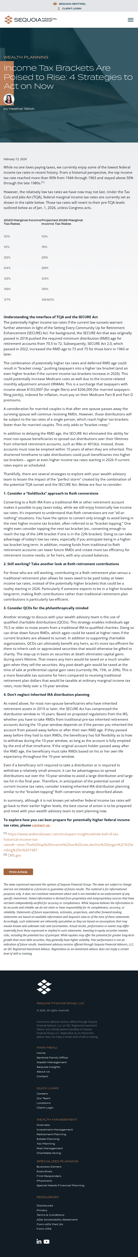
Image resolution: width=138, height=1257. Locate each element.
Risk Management (50, 1148)
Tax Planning (46, 1143)
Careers (42, 1093)
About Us (43, 1071)
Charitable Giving (49, 1153)
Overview (43, 1125)
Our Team (43, 1098)
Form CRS (44, 1228)
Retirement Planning (51, 1134)
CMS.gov (14, 855)
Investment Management (55, 1129)
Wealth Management (52, 1062)
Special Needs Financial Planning (60, 1185)
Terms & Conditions (50, 1215)
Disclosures (45, 1205)
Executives (44, 1171)
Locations (44, 1103)
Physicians (44, 1180)
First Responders (49, 1176)
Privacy (42, 1210)
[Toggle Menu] (131, 19)
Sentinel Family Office (52, 1057)
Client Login (45, 1107)
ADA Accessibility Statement (57, 1219)
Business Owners (49, 1166)
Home (41, 1053)
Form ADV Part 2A (50, 1224)
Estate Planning (48, 1139)
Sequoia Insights (48, 1067)
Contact (42, 1076)
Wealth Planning (26, 57)
